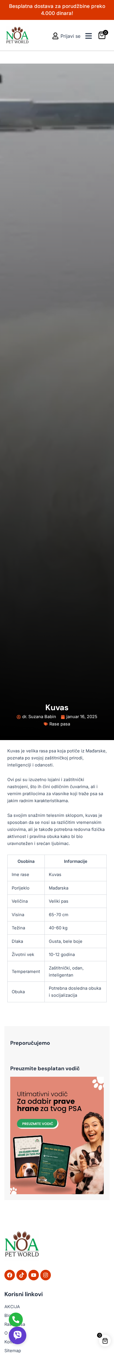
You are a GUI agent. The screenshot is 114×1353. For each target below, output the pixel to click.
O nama (12, 1333)
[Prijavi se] (55, 36)
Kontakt (12, 1342)
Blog (9, 1315)
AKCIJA (12, 1306)
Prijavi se (70, 36)
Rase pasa (59, 724)
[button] (88, 36)
